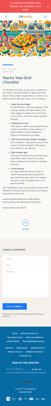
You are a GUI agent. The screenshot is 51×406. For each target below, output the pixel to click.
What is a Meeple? (35, 337)
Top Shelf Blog (15, 337)
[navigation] (6, 16)
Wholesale (22, 348)
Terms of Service (34, 352)
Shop (14, 333)
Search (9, 348)
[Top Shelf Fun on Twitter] (21, 382)
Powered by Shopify (25, 392)
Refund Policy (38, 348)
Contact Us (25, 356)
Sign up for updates (25, 362)
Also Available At (30, 333)
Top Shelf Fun (31, 389)
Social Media (12, 341)
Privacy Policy (15, 352)
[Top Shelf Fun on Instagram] (25, 382)
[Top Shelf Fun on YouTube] (30, 382)
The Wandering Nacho (33, 341)
